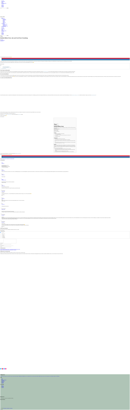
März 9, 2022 (3, 170)
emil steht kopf (5, 408)
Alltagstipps (4, 19)
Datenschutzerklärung (4, 3)
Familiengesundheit (4, 26)
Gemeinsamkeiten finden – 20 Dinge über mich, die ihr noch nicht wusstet (10, 249)
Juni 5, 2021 (1, 39)
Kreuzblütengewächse (45, 71)
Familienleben (3, 18)
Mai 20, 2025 (3, 198)
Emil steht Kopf (3, 40)
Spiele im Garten (5, 25)
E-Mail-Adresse (2, 245)
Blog (2, 379)
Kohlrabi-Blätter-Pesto (4, 68)
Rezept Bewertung (2, 230)
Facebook (3, 6)
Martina (2, 179)
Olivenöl (5, 114)
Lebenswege (4, 22)
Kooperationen (3, 1)
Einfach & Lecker (4, 158)
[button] (2, 58)
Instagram (3, 5)
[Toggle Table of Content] (0, 65)
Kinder (3, 21)
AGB (2, 29)
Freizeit (4, 20)
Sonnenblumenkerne (9, 114)
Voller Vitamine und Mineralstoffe (6, 66)
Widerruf (3, 2)
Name (1, 244)
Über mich (3, 28)
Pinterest (2, 32)
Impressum (3, 31)
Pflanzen (4, 24)
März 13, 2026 (3, 209)
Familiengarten (3, 23)
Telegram (3, 34)
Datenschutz (8, 408)
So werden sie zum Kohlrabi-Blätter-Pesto (7, 67)
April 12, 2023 (3, 191)
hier (15, 113)
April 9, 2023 (3, 185)
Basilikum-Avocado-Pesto (18, 153)
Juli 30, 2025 (3, 204)
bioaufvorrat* (19, 114)
